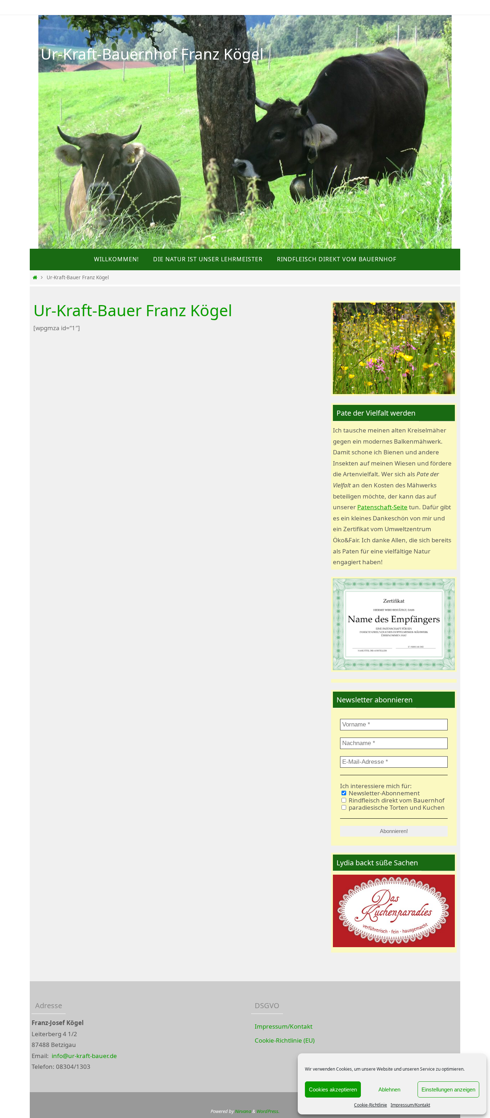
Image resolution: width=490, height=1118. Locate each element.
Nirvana (243, 1111)
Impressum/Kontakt (410, 1105)
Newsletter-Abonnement (383, 793)
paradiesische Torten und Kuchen (396, 807)
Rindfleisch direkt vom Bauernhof (395, 800)
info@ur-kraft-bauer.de (84, 1056)
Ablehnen (389, 1089)
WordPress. (267, 1111)
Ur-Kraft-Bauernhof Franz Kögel (152, 54)
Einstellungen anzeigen (448, 1089)
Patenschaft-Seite (382, 507)
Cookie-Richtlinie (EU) (285, 1040)
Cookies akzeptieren (333, 1089)
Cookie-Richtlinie (370, 1105)
